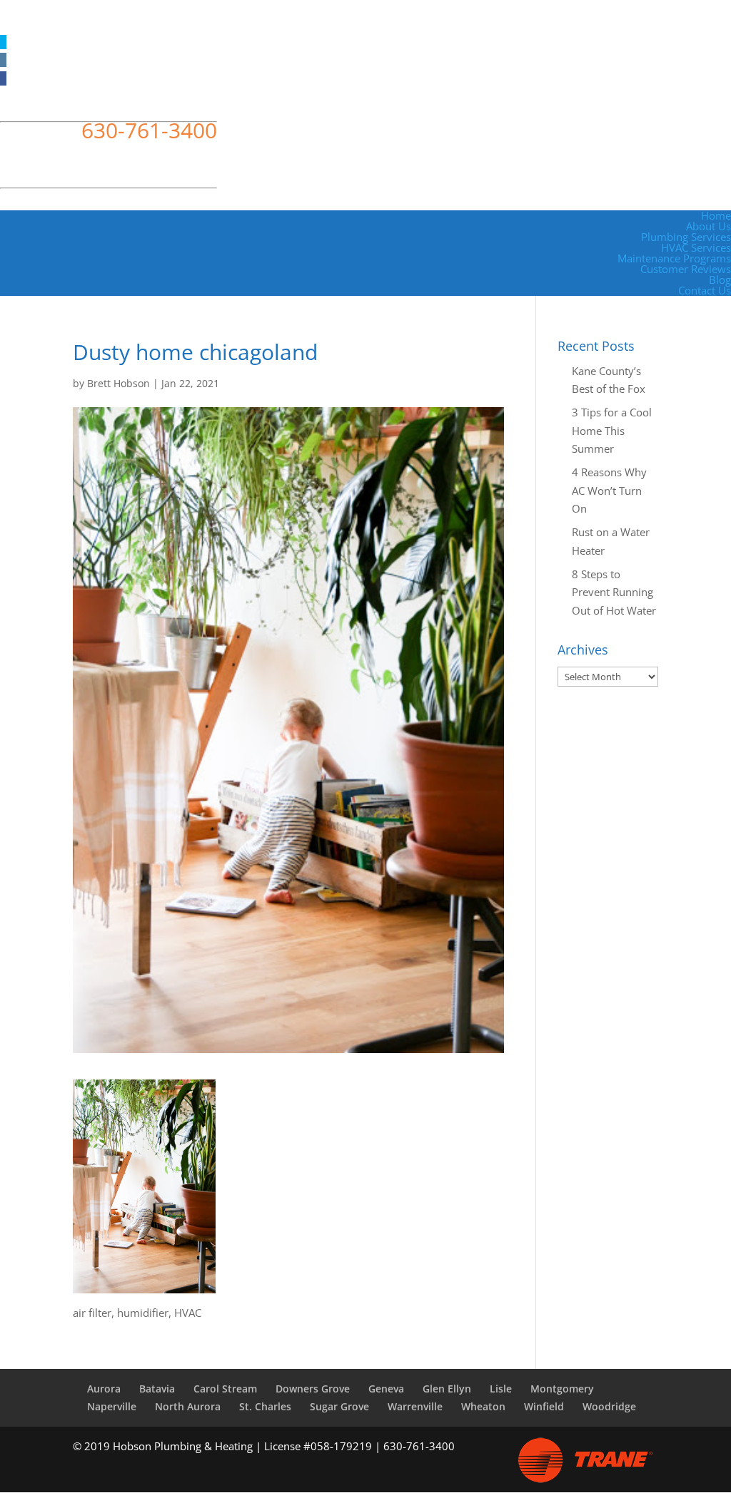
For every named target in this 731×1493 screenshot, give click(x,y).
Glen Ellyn (447, 1388)
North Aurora (188, 1406)
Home (716, 215)
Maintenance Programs (674, 258)
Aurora (104, 1388)
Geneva (386, 1388)
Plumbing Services (686, 237)
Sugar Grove (339, 1406)
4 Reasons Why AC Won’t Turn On (609, 490)
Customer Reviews (685, 269)
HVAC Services (696, 247)
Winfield (544, 1406)
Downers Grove (313, 1388)
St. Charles (265, 1406)
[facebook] (3, 78)
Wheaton (483, 1406)
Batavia (157, 1388)
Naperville (111, 1406)
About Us (708, 226)
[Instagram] (3, 60)
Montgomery (562, 1388)
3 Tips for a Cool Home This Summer (612, 430)
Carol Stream (225, 1388)
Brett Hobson (118, 383)
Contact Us (704, 290)
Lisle (501, 1388)
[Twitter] (3, 42)
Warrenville (415, 1406)
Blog (720, 279)
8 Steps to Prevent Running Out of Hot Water (614, 592)
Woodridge (609, 1406)
